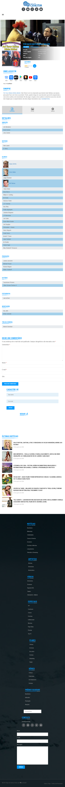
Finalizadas (31, 676)
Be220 (24, 783)
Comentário (6, 344)
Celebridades (30, 535)
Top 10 (29, 634)
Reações (27, 704)
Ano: (24, 55)
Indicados (27, 697)
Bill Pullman (12, 183)
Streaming (31, 658)
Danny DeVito (12, 164)
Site (3, 376)
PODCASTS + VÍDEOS (32, 595)
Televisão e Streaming (32, 552)
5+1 (29, 605)
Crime (44, 53)
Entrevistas (31, 566)
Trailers (29, 591)
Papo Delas (31, 627)
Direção (25, 50)
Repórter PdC (30, 588)
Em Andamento (32, 679)
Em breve (31, 648)
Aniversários (31, 570)
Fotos (32, 111)
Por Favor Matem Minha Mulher (36, 44)
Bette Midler (12, 172)
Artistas (30, 563)
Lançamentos (30, 549)
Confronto (30, 609)
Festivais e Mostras (32, 545)
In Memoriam (31, 619)
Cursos (30, 612)
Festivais (30, 616)
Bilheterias (29, 531)
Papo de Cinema (10, 783)
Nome (4, 363)
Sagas (30, 662)
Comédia (40, 53)
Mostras (30, 623)
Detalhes (12, 111)
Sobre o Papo (47, 783)
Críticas (31, 644)
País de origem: (27, 57)
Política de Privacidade (57, 783)
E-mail (4, 369)
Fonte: (4, 83)
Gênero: (25, 53)
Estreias (31, 655)
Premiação (27, 701)
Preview (30, 630)
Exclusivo (29, 542)
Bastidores (29, 528)
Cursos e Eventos (31, 538)
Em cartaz (31, 651)
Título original (27, 51)
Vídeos (53, 111)
